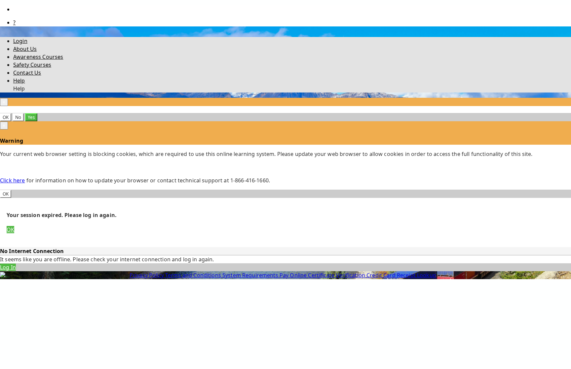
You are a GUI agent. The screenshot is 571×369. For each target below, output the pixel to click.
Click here (12, 180)
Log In (8, 267)
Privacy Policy (147, 275)
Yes (31, 117)
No (18, 117)
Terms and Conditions (193, 275)
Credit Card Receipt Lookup (401, 275)
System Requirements (251, 275)
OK (6, 117)
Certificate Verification (337, 275)
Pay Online (294, 275)
